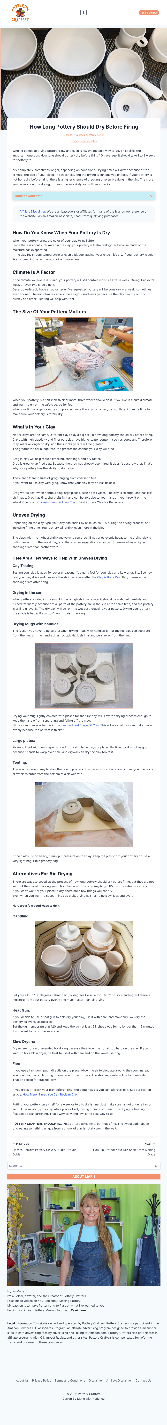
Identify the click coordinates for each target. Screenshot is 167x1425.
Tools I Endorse (149, 12)
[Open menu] (83, 12)
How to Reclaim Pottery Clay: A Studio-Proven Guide (44, 1149)
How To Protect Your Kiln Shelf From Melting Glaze (124, 1149)
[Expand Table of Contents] (152, 196)
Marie (69, 134)
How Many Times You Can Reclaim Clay (50, 1094)
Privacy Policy (41, 1380)
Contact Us (143, 1380)
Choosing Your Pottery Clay (56, 502)
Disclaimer (96, 1380)
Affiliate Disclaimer (119, 1380)
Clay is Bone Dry (108, 577)
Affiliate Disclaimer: (33, 211)
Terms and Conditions (70, 1380)
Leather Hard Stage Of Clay (80, 725)
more (78, 1310)
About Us (22, 1380)
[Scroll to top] (164, 1401)
